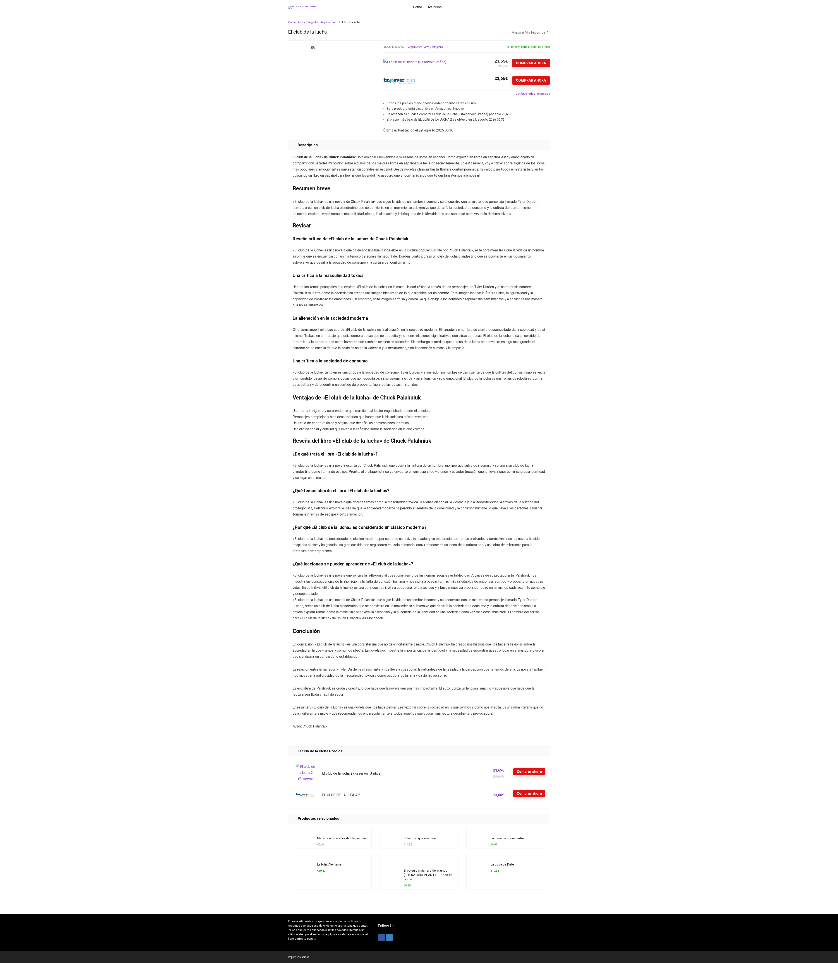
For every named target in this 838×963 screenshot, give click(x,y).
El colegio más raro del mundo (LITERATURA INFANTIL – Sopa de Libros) (428, 875)
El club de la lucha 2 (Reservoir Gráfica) (351, 773)
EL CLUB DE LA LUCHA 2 (341, 795)
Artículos (435, 7)
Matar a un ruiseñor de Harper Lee (341, 838)
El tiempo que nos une (420, 838)
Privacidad (303, 957)
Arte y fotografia (308, 22)
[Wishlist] (540, 7)
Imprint (292, 957)
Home (417, 7)
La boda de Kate (502, 864)
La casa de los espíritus (508, 838)
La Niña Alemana (329, 864)
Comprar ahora (531, 63)
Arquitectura (328, 22)
